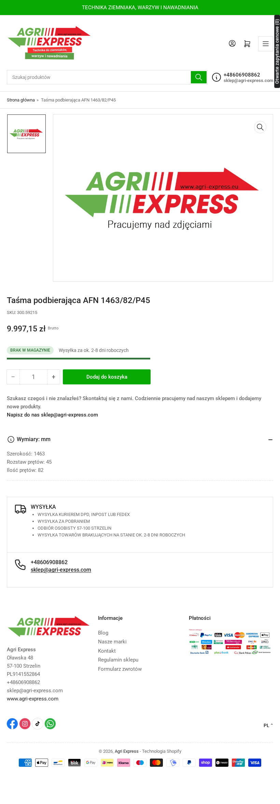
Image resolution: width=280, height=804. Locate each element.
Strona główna (21, 100)
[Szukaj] (198, 77)
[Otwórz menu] (265, 43)
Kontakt (107, 651)
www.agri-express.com (32, 699)
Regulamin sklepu (118, 660)
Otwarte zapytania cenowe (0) (277, 51)
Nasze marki (112, 642)
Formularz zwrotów (120, 669)
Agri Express (127, 751)
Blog (103, 633)
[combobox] (107, 77)
